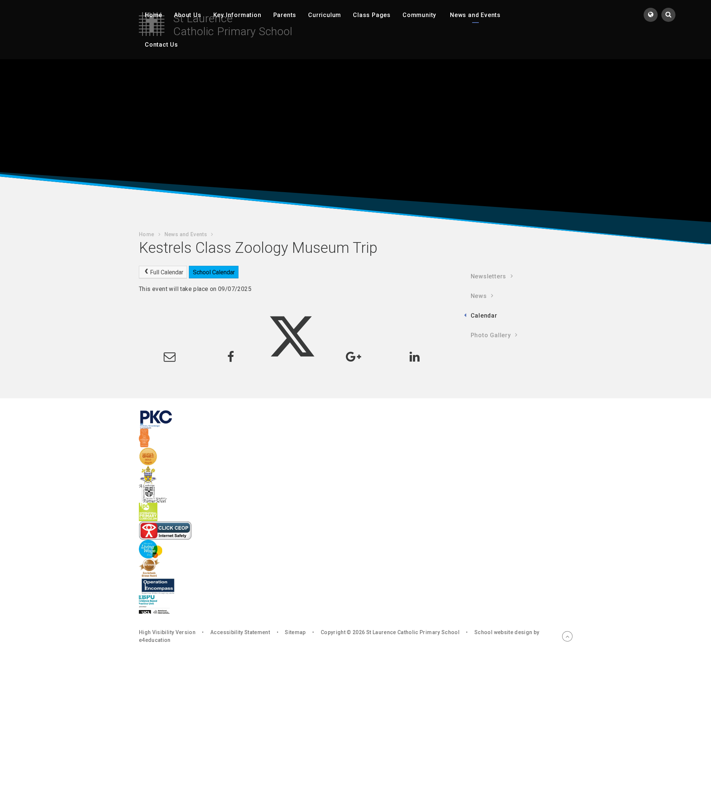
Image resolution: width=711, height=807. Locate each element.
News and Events (185, 234)
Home (146, 234)
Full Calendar (166, 272)
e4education (155, 640)
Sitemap (295, 632)
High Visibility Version (167, 632)
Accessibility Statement (240, 632)
